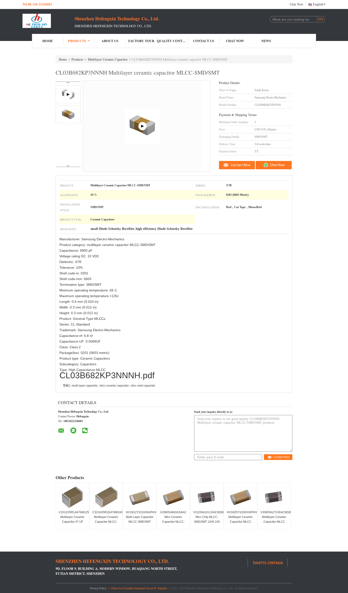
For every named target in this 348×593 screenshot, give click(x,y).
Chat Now (296, 4)
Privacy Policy (98, 588)
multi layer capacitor (85, 385)
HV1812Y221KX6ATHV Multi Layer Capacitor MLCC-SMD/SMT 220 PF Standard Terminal (140, 522)
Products (77, 40)
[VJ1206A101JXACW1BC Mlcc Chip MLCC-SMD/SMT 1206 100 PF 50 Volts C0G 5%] (206, 497)
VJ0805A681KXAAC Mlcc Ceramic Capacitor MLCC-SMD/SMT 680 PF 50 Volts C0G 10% (173, 522)
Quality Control (172, 40)
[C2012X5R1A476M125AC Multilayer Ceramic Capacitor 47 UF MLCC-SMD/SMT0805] (72, 497)
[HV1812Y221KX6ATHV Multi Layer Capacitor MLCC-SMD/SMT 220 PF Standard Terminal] (139, 497)
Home (47, 40)
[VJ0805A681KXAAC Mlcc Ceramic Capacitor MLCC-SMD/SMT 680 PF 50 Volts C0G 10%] (173, 497)
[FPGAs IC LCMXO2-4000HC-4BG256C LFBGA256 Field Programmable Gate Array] (142, 126)
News (266, 40)
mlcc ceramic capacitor (114, 385)
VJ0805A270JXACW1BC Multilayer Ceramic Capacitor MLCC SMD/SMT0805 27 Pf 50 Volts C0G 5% (274, 522)
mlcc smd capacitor (143, 385)
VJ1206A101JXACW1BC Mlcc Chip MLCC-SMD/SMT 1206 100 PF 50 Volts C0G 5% (207, 519)
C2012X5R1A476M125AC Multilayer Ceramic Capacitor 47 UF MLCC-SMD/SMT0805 (73, 522)
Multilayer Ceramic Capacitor (108, 59)
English (318, 4)
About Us (110, 40)
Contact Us (203, 40)
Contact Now (240, 165)
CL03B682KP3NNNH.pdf (107, 375)
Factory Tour (141, 40)
